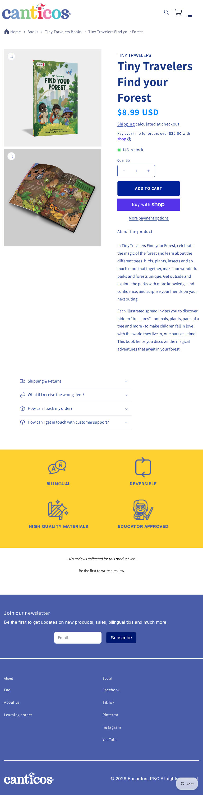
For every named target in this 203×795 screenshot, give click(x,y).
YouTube (110, 739)
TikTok (108, 702)
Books (32, 31)
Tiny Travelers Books (63, 31)
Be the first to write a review (101, 570)
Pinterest (110, 714)
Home (15, 31)
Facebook (111, 689)
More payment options (149, 218)
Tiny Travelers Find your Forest (115, 31)
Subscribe (121, 637)
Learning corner (18, 714)
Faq (7, 689)
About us (12, 702)
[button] (166, 12)
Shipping (126, 124)
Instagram (112, 727)
